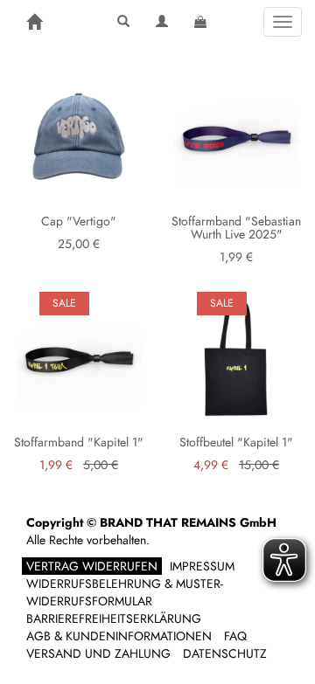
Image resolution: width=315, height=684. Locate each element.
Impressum (202, 566)
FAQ (235, 636)
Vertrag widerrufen (92, 566)
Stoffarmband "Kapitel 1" (79, 442)
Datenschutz (225, 653)
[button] (123, 22)
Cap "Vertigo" (78, 221)
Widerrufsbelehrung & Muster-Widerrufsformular (124, 592)
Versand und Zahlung (98, 653)
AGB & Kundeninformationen (119, 636)
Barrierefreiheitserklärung (113, 618)
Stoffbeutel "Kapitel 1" (236, 442)
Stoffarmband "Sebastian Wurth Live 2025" (236, 227)
